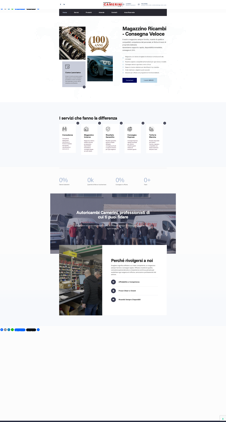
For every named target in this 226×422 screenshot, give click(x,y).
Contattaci (131, 4)
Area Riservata (129, 12)
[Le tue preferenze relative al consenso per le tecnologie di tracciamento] (223, 419)
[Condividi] (38, 329)
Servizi (76, 12)
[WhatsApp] (12, 329)
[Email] (5, 329)
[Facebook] (60, 4)
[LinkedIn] (64, 4)
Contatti (114, 12)
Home (65, 12)
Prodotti (89, 12)
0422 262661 (153, 4)
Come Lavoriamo (73, 72)
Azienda (101, 12)
